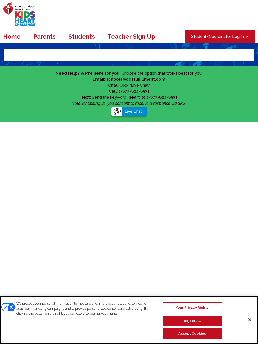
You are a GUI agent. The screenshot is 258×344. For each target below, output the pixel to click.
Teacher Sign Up (131, 36)
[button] (129, 112)
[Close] (249, 319)
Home (12, 36)
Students (81, 36)
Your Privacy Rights (192, 307)
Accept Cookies (192, 333)
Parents (44, 36)
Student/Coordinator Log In (218, 36)
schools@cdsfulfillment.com (135, 79)
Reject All (192, 321)
